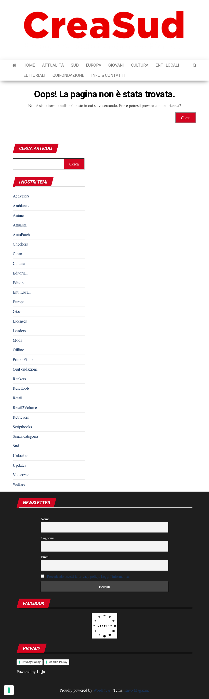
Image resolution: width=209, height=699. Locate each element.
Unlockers (21, 455)
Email (45, 556)
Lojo (41, 671)
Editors (18, 282)
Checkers (20, 244)
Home (29, 65)
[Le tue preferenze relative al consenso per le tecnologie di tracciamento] (9, 690)
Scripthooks (22, 426)
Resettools (21, 388)
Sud (75, 65)
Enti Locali (167, 65)
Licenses (20, 321)
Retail (17, 397)
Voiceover (21, 474)
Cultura (139, 65)
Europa (93, 65)
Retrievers (21, 417)
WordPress (102, 690)
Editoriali (34, 75)
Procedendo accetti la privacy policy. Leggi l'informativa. (88, 576)
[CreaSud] (14, 65)
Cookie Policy (58, 662)
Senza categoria (25, 436)
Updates (19, 465)
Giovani (116, 65)
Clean (17, 253)
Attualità (53, 65)
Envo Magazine (137, 690)
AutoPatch (21, 234)
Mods (17, 340)
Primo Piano (23, 359)
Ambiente (21, 205)
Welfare (19, 484)
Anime (18, 215)
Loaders (19, 330)
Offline (18, 349)
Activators (21, 196)
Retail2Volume (25, 407)
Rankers (19, 378)
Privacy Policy (31, 662)
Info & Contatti (108, 75)
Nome (45, 518)
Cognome (48, 538)
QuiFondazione (68, 75)
